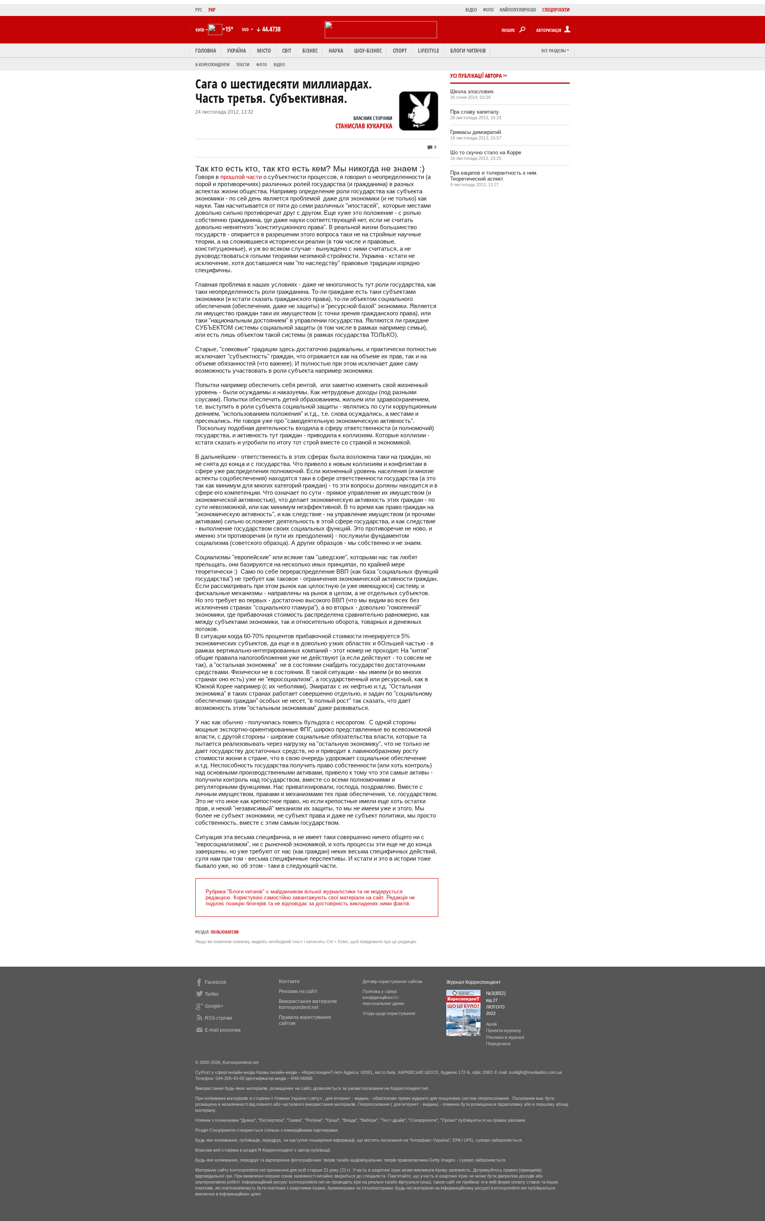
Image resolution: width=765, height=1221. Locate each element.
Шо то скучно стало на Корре (485, 152)
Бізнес (310, 50)
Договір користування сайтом (392, 981)
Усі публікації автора (476, 75)
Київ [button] (200, 30)
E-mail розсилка (223, 1030)
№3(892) (496, 993)
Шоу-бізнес (368, 50)
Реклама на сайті (298, 991)
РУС (198, 9)
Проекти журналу (503, 1030)
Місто (264, 50)
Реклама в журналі (505, 1037)
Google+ (214, 1006)
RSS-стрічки (218, 1018)
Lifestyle (428, 50)
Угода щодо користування (389, 1013)
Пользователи (225, 932)
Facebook (215, 982)
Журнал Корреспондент (473, 982)
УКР (212, 9)
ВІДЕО (471, 9)
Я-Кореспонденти (212, 64)
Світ (286, 50)
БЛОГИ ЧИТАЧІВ (468, 50)
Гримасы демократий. (476, 132)
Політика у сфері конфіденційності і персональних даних (383, 997)
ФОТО (488, 9)
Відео (279, 64)
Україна (236, 50)
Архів (491, 1024)
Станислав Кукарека (363, 126)
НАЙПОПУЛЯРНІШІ (518, 9)
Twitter (212, 994)
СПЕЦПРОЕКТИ (556, 9)
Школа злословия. (472, 91)
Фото (261, 64)
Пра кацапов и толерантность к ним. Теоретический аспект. (494, 176)
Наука (336, 50)
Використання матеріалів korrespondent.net (308, 1004)
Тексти (242, 64)
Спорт (400, 50)
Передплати (498, 1043)
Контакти (289, 981)
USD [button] (246, 29)
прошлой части (241, 176)
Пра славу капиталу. (475, 112)
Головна (205, 50)
